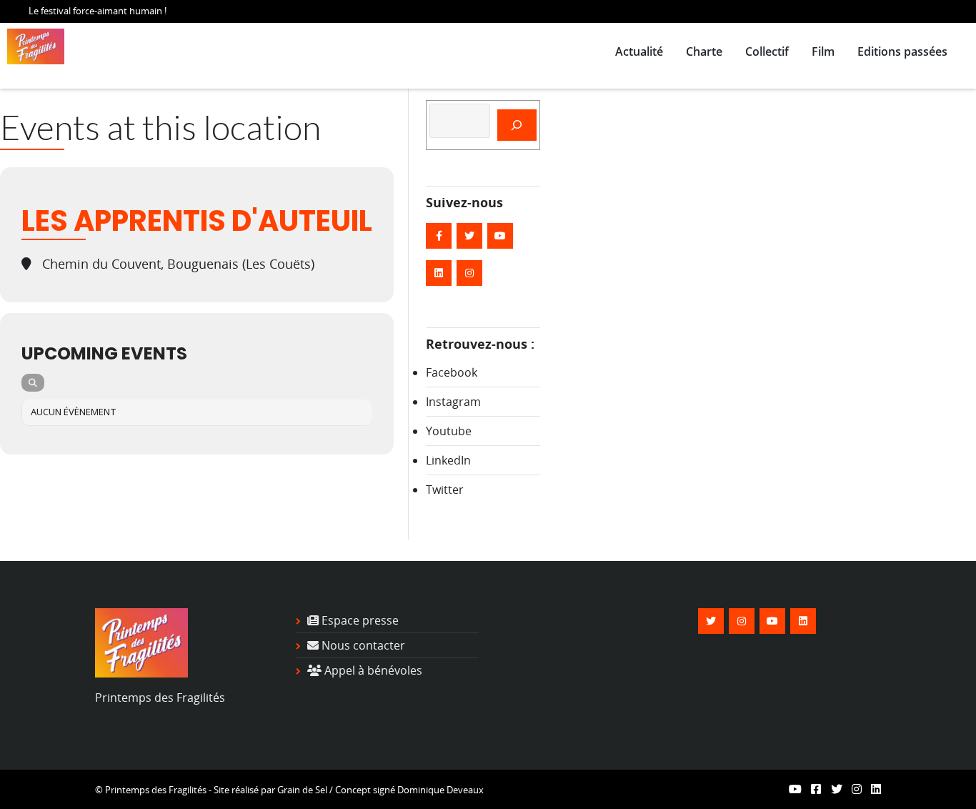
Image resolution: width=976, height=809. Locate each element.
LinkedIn (448, 460)
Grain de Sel (302, 789)
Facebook (451, 372)
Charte (704, 51)
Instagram (453, 402)
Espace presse (359, 620)
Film (823, 51)
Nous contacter (362, 645)
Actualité (639, 51)
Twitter (445, 489)
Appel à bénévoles (372, 670)
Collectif (767, 51)
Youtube (449, 431)
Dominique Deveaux (440, 789)
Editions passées (902, 51)
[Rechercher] (517, 125)
